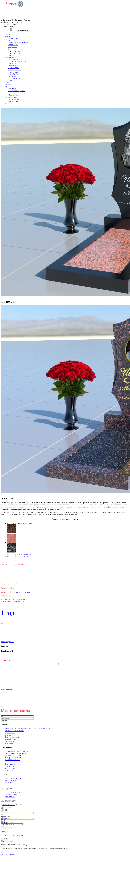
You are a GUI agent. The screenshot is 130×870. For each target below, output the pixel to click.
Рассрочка (8, 84)
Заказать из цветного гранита (65, 519)
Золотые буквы (13, 66)
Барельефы (12, 76)
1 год (7, 612)
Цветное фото (13, 68)
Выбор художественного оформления (14, 599)
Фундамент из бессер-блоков (15, 792)
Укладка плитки (13, 101)
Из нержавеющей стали (16, 91)
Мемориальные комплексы (18, 43)
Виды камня (12, 55)
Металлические (13, 95)
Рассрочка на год (11, 741)
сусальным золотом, (97, 507)
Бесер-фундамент (14, 99)
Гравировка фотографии (17, 61)
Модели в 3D (13, 59)
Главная (7, 34)
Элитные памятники (15, 49)
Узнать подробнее (7, 642)
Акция (7, 82)
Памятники (8, 36)
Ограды (7, 87)
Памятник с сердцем (15, 53)
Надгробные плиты (15, 51)
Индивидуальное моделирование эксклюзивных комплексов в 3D (28, 729)
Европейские (13, 45)
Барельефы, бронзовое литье (15, 753)
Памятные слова (14, 72)
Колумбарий (12, 47)
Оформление (9, 57)
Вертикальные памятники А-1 (15, 835)
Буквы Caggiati (13, 74)
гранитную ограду (23, 592)
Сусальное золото (14, 70)
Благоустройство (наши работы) (12, 602)
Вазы (10, 80)
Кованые (11, 93)
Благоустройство (11, 97)
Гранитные (12, 89)
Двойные (11, 40)
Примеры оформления (13, 758)
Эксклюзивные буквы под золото (16, 751)
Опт (6, 103)
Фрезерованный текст (16, 78)
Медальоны (12, 64)
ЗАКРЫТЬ (5, 839)
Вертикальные (13, 38)
